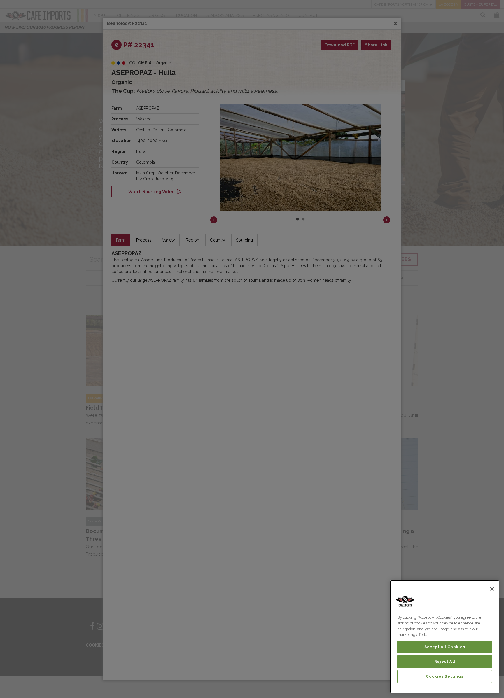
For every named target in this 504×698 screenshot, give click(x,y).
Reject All (444, 661)
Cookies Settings (444, 676)
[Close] (492, 588)
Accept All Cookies (444, 647)
